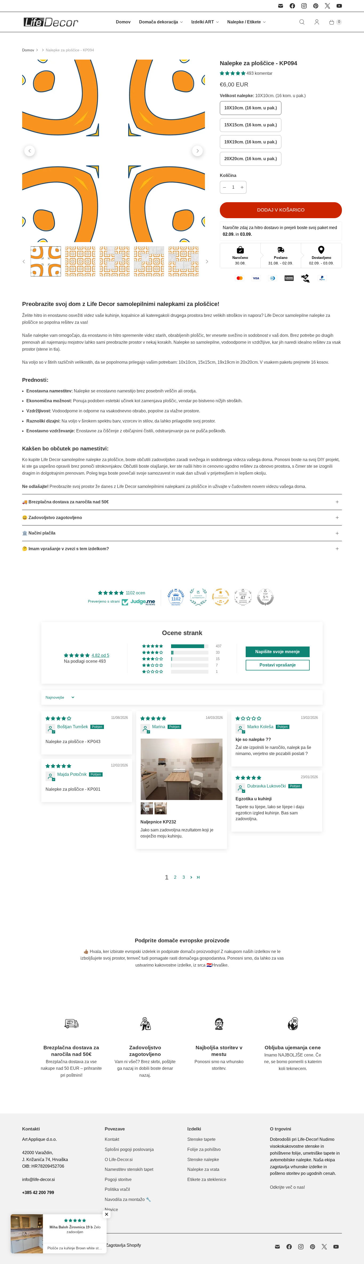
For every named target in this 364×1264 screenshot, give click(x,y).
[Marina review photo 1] (181, 769)
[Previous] (29, 151)
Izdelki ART (202, 22)
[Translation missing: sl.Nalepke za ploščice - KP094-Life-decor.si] (46, 261)
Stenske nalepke (203, 1159)
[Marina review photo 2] (146, 808)
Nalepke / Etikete (244, 22)
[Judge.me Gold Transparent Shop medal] (220, 597)
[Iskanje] (301, 22)
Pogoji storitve (118, 1179)
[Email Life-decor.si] (280, 6)
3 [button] (184, 877)
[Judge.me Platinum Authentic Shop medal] (198, 597)
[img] (58, 718)
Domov (123, 22)
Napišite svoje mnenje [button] (277, 651)
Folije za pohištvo (204, 1149)
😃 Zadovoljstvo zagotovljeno (52, 517)
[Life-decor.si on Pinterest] (316, 6)
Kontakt (112, 1139)
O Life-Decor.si (119, 1159)
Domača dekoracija (158, 22)
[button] (233, 73)
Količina (228, 175)
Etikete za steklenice (206, 1179)
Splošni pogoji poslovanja (129, 1149)
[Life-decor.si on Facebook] (292, 6)
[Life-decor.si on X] (327, 6)
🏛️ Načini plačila (38, 533)
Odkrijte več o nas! (287, 1187)
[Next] (197, 151)
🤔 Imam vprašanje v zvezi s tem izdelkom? (65, 548)
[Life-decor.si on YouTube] (339, 6)
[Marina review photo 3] (160, 808)
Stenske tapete (201, 1139)
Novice (111, 1209)
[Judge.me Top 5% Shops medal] (265, 597)
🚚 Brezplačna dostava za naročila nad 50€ (65, 502)
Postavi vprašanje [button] (278, 665)
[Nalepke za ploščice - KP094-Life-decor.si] (113, 151)
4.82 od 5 (100, 655)
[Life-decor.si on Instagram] (304, 6)
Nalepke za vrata (203, 1169)
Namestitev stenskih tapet (129, 1169)
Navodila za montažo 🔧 (128, 1199)
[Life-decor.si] (50, 22)
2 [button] (175, 877)
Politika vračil (117, 1189)
